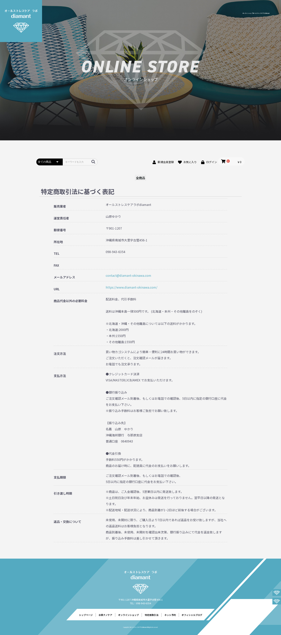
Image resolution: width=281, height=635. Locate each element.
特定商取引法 (151, 614)
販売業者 (60, 206)
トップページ (86, 614)
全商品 (140, 178)
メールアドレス (64, 277)
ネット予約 (170, 614)
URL (57, 289)
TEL (56, 253)
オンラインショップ (128, 614)
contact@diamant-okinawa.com (128, 275)
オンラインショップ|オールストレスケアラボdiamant (256, 13)
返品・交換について (67, 521)
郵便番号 (60, 230)
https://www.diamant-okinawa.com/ (131, 287)
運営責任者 (61, 218)
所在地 (58, 242)
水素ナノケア (105, 614)
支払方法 (60, 376)
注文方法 (60, 353)
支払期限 (60, 477)
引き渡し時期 (63, 493)
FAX (56, 265)
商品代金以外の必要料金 (70, 301)
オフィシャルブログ (192, 614)
